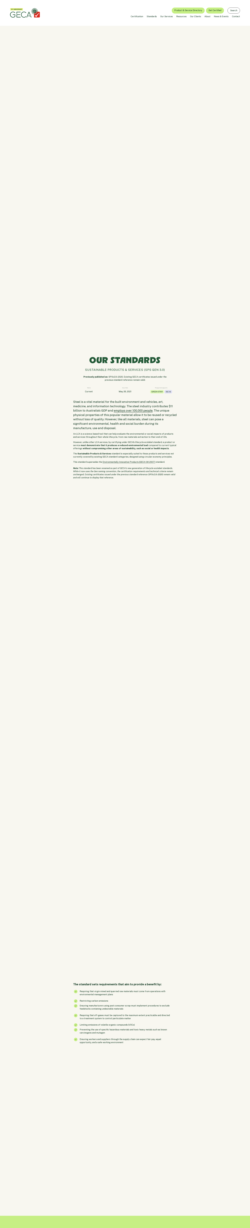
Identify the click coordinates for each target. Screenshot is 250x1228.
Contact (236, 16)
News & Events (221, 16)
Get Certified (215, 10)
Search (233, 10)
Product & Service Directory (188, 10)
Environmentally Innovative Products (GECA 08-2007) (129, 462)
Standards (152, 16)
